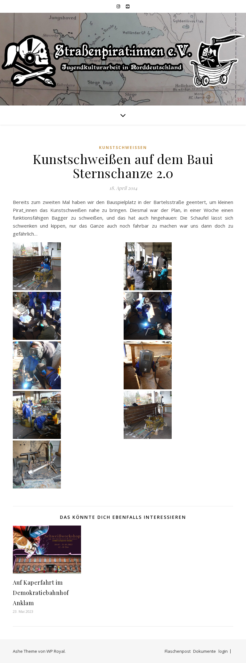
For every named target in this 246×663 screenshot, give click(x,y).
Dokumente (204, 651)
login (223, 651)
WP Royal (55, 651)
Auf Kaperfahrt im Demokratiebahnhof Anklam (41, 593)
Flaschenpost (178, 651)
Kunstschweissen (123, 147)
